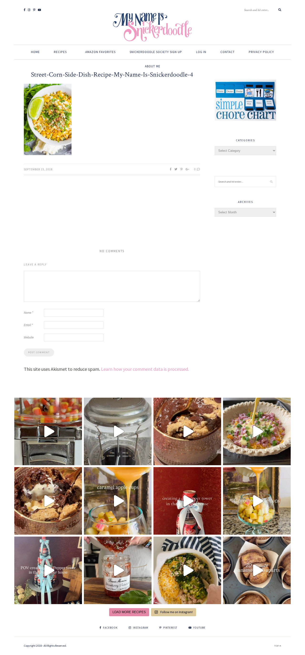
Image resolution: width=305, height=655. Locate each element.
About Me (152, 66)
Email (28, 325)
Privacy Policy (261, 52)
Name (28, 313)
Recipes (60, 52)
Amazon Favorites (100, 52)
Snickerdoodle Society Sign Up (156, 52)
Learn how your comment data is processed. (145, 369)
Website (29, 337)
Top (277, 645)
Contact (227, 52)
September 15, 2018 (38, 169)
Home (35, 52)
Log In (201, 52)
